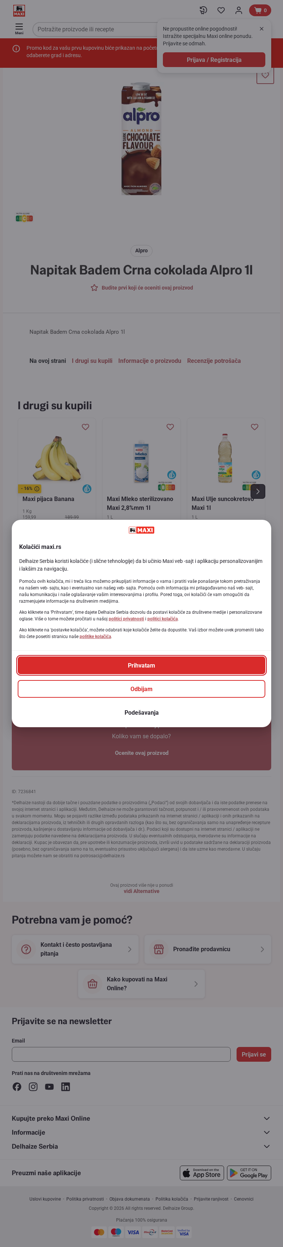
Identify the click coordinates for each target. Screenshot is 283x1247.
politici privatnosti (126, 618)
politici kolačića (162, 618)
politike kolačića (95, 636)
